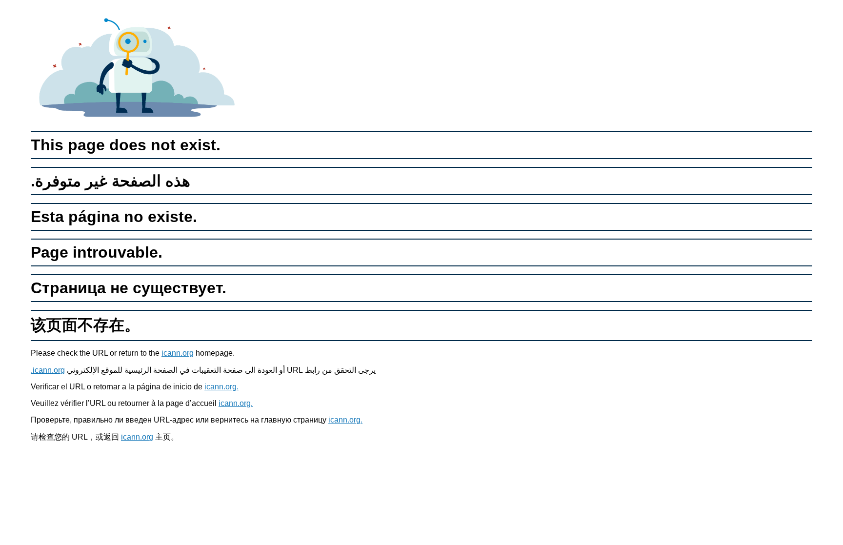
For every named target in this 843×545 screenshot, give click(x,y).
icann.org (177, 353)
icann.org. (48, 370)
